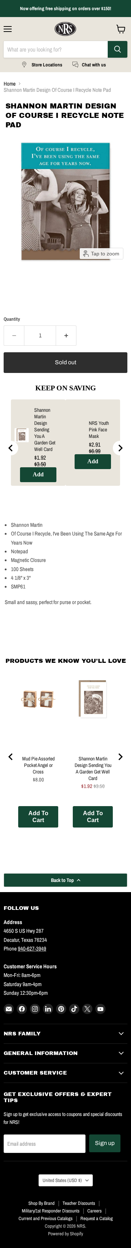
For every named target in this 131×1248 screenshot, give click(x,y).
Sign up (105, 1143)
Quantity (12, 319)
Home (10, 84)
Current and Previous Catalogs (45, 1218)
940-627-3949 (32, 948)
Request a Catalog (96, 1218)
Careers (94, 1211)
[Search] (117, 49)
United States (62, 1180)
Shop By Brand (41, 1203)
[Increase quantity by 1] (66, 335)
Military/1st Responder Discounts (50, 1211)
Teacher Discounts (79, 1203)
